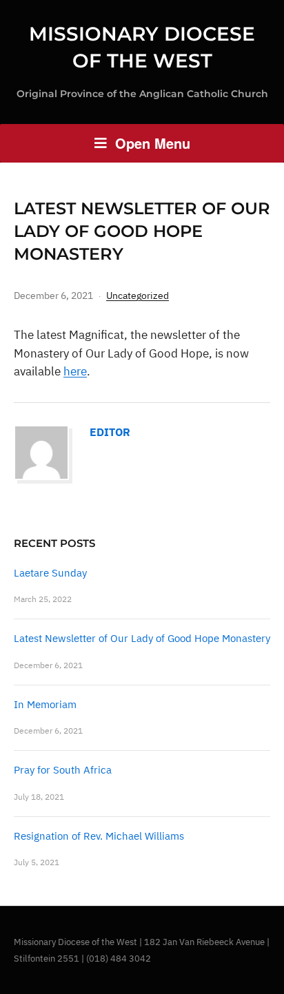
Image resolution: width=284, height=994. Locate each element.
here (75, 371)
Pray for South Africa (63, 769)
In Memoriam (45, 704)
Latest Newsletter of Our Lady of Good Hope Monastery (142, 638)
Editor (110, 432)
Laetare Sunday (50, 572)
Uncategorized (137, 295)
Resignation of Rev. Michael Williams (99, 835)
